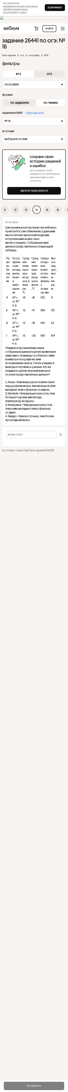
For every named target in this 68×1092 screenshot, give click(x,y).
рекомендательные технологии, (20, 6)
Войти (49, 28)
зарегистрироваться (34, 190)
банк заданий (9, 55)
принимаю (55, 7)
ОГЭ (22, 55)
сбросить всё (35, 113)
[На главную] (11, 29)
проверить (34, 1085)
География (33, 55)
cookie (23, 12)
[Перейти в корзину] (36, 28)
